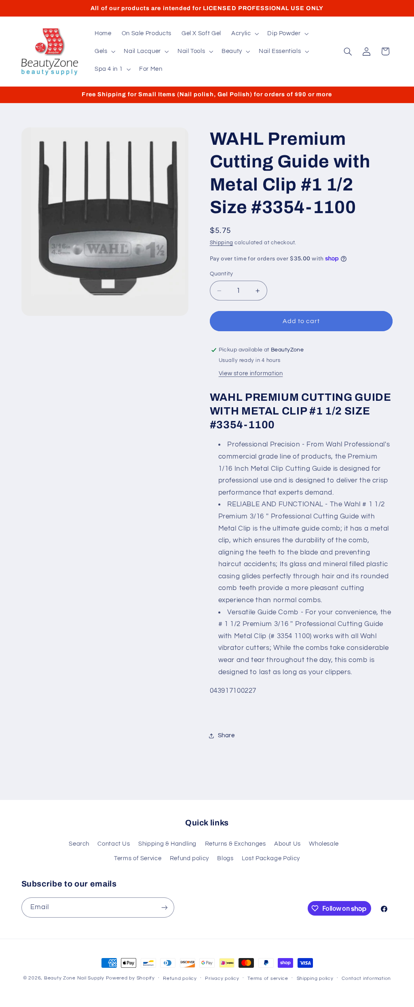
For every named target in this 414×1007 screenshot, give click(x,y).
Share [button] (226, 735)
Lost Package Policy (271, 858)
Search (79, 844)
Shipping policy (315, 978)
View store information (251, 373)
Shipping (221, 242)
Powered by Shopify (130, 978)
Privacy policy (222, 978)
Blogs (225, 858)
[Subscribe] (164, 907)
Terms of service (267, 978)
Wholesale (324, 844)
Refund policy (189, 858)
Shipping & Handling (167, 844)
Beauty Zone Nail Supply (74, 978)
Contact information (366, 978)
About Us (287, 844)
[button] (244, 33)
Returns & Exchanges (235, 844)
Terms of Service (137, 858)
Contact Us (113, 844)
